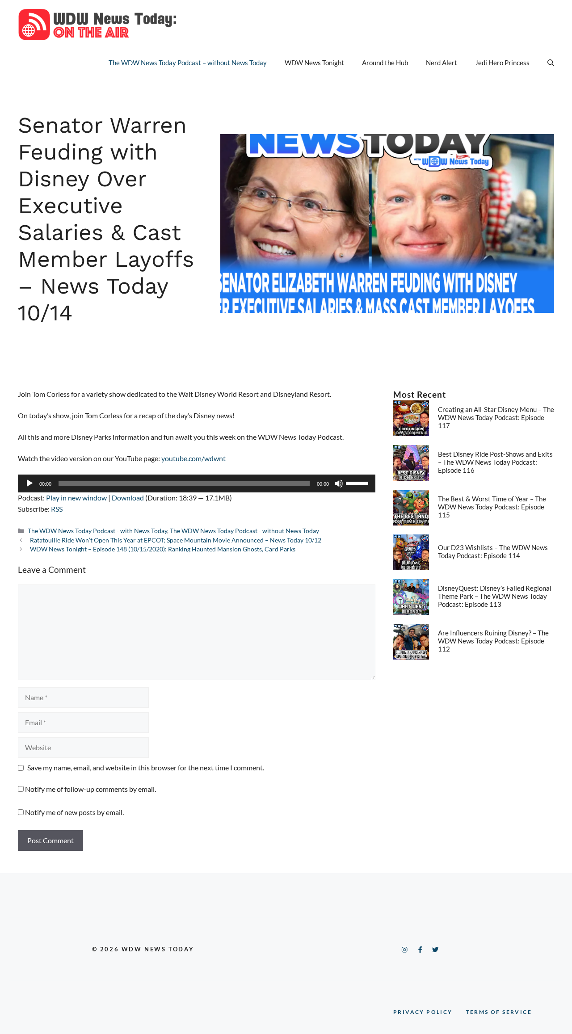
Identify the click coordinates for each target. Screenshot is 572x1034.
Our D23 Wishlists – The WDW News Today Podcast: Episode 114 (493, 551)
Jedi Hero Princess (502, 63)
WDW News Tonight (314, 63)
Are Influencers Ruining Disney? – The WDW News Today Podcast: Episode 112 (493, 641)
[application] (196, 483)
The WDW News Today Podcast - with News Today (97, 530)
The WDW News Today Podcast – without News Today (188, 63)
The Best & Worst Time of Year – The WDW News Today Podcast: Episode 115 (492, 507)
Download (128, 497)
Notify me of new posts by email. (74, 812)
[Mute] (338, 483)
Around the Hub (385, 63)
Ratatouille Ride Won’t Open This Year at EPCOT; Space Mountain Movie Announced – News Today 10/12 (175, 540)
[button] (550, 62)
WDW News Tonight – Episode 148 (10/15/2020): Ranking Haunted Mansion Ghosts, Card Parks (162, 549)
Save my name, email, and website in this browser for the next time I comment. (145, 767)
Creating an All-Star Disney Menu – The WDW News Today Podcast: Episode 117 (496, 417)
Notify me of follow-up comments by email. (90, 789)
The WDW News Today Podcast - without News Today (244, 530)
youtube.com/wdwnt (193, 458)
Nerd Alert (441, 63)
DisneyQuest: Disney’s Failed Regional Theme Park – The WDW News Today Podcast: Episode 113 (494, 596)
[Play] (29, 483)
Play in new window (76, 497)
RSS (57, 508)
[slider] (358, 483)
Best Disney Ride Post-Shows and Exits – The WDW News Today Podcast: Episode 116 (495, 462)
